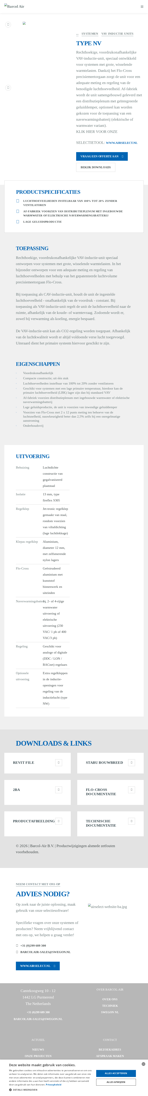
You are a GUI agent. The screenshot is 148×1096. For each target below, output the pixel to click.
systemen (90, 33)
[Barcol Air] (14, 6)
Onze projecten (38, 1056)
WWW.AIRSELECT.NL (122, 143)
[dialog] (74, 1078)
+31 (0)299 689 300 (33, 945)
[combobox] (143, 1064)
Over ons (109, 999)
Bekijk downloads (96, 167)
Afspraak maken (110, 1056)
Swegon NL (110, 1012)
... (77, 33)
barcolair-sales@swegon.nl (45, 952)
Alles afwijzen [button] (116, 1082)
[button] (50, 1089)
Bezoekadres (110, 1049)
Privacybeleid (53, 1084)
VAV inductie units (117, 33)
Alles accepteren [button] (116, 1073)
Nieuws (38, 1049)
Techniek (110, 1005)
